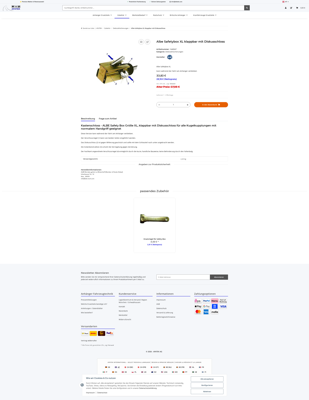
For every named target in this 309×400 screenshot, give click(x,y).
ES (116, 372)
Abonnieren (219, 277)
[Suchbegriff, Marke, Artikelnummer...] (247, 7)
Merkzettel (123, 315)
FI (205, 372)
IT (106, 372)
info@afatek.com (176, 2)
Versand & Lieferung (164, 312)
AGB (158, 304)
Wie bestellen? (87, 312)
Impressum (90, 393)
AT (119, 367)
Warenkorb (123, 311)
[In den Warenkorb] (83, 36)
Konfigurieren (207, 385)
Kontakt (122, 306)
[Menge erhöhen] (187, 104)
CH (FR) (143, 367)
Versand (172, 84)
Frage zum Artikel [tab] (108, 119)
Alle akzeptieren (207, 379)
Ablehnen (207, 391)
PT (186, 372)
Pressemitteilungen (89, 300)
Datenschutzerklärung (148, 388)
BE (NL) (169, 367)
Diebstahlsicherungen (174, 52)
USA (165, 372)
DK (126, 372)
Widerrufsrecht (125, 319)
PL (135, 372)
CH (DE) (130, 367)
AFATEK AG (157, 351)
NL (193, 367)
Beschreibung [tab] (88, 119)
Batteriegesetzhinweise (165, 317)
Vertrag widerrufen (89, 340)
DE (109, 367)
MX (176, 372)
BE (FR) (181, 367)
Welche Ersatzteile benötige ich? (94, 304)
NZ (155, 372)
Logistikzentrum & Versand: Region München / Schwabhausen (133, 301)
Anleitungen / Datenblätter (92, 308)
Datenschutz (102, 393)
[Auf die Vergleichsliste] (141, 42)
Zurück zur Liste (88, 28)
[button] (285, 8)
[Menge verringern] (159, 104)
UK (145, 372)
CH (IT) (156, 367)
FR (203, 367)
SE (196, 372)
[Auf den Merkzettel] (147, 42)
